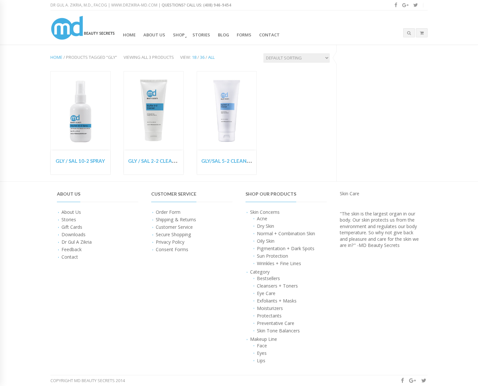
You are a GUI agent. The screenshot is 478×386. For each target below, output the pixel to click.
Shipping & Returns (176, 219)
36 (202, 57)
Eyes (262, 353)
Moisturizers (270, 308)
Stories (201, 35)
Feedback (71, 249)
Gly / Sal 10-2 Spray (80, 161)
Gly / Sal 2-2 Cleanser (156, 161)
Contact (269, 35)
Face (262, 345)
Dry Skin (265, 226)
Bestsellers (268, 278)
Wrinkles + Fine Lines (279, 263)
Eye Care (266, 293)
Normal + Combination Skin (286, 233)
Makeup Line (263, 339)
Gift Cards (71, 227)
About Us (154, 35)
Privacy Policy (170, 242)
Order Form (168, 212)
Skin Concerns (265, 212)
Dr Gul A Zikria (76, 242)
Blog (223, 35)
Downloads (73, 234)
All (211, 57)
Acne (262, 218)
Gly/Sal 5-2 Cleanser (228, 161)
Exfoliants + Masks (277, 301)
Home (129, 35)
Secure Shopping (173, 234)
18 (194, 57)
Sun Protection (272, 256)
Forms (244, 35)
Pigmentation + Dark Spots (285, 248)
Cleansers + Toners (277, 286)
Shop (179, 35)
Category (260, 272)
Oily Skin (265, 241)
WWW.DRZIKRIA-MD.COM (134, 4)
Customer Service (174, 227)
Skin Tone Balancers (278, 331)
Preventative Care (275, 323)
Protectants (269, 316)
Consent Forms (172, 249)
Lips (261, 360)
